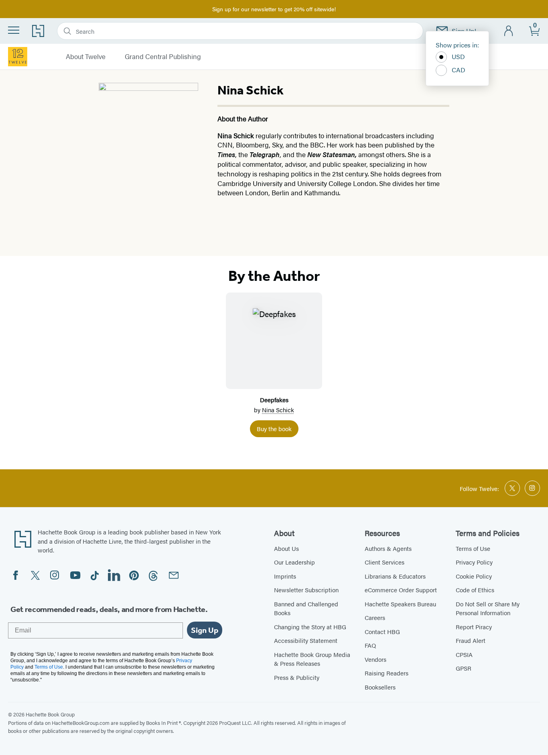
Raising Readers (386, 673)
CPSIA (464, 654)
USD (458, 56)
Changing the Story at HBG (310, 626)
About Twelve (86, 56)
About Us (286, 548)
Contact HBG (382, 631)
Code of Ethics (475, 589)
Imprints (285, 576)
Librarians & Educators (395, 576)
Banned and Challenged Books (306, 608)
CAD (458, 69)
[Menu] (13, 30)
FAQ (370, 645)
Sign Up (204, 630)
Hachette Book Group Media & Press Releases (312, 659)
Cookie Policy (474, 576)
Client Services (384, 562)
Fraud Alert (470, 640)
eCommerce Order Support (401, 589)
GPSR (463, 668)
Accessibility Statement (305, 640)
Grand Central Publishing (163, 56)
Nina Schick (278, 409)
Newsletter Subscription (306, 589)
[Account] (509, 31)
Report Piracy (474, 626)
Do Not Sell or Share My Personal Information (488, 608)
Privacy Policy (474, 562)
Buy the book (274, 428)
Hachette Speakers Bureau (400, 603)
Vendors (375, 659)
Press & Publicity (296, 677)
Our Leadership (294, 562)
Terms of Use (473, 548)
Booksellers (380, 687)
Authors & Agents (388, 548)
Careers (375, 617)
